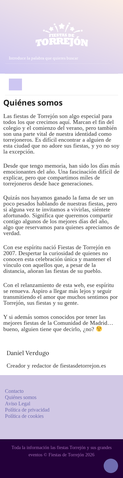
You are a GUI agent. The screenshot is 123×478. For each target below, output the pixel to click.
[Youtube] (73, 13)
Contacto (14, 391)
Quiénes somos (20, 397)
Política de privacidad (27, 410)
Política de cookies (24, 416)
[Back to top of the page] (111, 465)
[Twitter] (61, 13)
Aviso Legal (17, 403)
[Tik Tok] (85, 13)
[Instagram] (38, 13)
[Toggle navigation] (15, 84)
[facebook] (49, 13)
